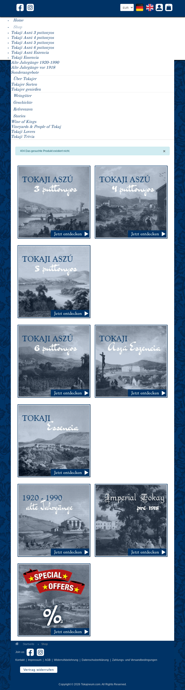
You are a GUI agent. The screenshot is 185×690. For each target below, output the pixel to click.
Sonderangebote (25, 73)
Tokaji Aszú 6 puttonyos (32, 48)
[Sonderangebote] (53, 599)
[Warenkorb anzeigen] (168, 7)
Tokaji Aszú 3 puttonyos (32, 33)
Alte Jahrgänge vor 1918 (33, 68)
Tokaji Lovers (23, 132)
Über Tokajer (24, 79)
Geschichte (22, 103)
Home (18, 20)
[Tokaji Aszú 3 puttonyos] (53, 201)
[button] (159, 8)
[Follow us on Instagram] (30, 7)
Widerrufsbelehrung (66, 660)
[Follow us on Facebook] (20, 7)
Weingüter (22, 96)
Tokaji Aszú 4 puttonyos (32, 38)
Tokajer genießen (26, 89)
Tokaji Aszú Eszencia (30, 53)
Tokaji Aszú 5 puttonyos (32, 43)
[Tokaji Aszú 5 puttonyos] (53, 281)
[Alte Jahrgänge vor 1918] (131, 520)
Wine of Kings (23, 122)
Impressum (35, 660)
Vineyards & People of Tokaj (36, 127)
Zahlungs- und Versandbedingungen (134, 660)
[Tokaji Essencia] (53, 440)
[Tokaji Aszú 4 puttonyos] (131, 201)
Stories (19, 116)
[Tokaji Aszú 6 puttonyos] (53, 361)
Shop (17, 27)
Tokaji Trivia (22, 137)
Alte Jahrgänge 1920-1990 (35, 63)
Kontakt (20, 660)
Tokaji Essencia (25, 58)
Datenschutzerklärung (95, 660)
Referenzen (22, 109)
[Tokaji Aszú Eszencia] (131, 361)
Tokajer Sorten (24, 84)
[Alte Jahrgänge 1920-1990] (53, 520)
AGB (48, 660)
